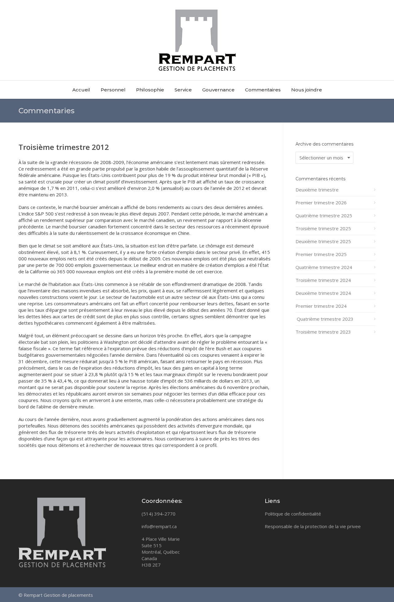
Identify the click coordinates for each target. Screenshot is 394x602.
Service (183, 90)
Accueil (81, 90)
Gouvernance (218, 90)
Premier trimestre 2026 (321, 202)
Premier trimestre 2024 (321, 306)
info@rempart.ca (159, 526)
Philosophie (150, 90)
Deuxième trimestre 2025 (323, 241)
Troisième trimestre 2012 (63, 147)
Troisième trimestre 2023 (323, 332)
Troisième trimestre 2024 (323, 280)
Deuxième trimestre (317, 190)
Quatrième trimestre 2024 (324, 267)
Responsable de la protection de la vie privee (313, 526)
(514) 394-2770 (158, 514)
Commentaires (263, 90)
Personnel (113, 90)
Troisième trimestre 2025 (323, 228)
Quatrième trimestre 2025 (324, 215)
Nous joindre (306, 90)
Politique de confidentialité (293, 514)
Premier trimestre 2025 (321, 254)
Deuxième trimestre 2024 (323, 293)
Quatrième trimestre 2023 (324, 319)
